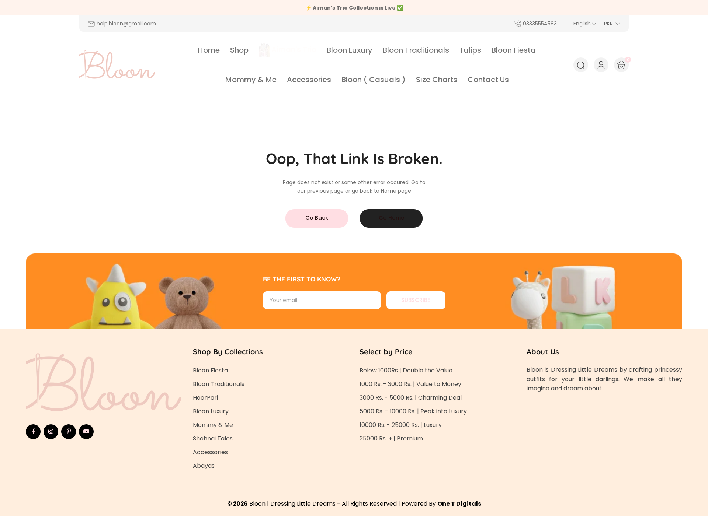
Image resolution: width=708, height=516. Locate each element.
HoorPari (205, 397)
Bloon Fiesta (210, 370)
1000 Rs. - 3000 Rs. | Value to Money (410, 384)
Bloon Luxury (211, 411)
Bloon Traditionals (218, 384)
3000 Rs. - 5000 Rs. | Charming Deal (411, 397)
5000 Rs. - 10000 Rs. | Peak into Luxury (413, 411)
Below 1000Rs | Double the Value (406, 370)
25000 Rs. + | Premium (391, 438)
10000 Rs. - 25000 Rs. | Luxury (401, 425)
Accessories (210, 452)
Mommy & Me (213, 425)
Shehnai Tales (213, 438)
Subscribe (415, 300)
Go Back (316, 217)
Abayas (204, 465)
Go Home (391, 217)
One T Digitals (459, 503)
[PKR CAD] (612, 23)
